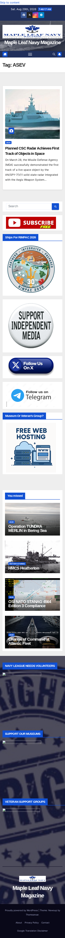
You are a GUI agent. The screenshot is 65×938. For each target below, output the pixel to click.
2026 (11, 522)
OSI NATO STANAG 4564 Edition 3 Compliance (29, 603)
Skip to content (10, 2)
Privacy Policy (32, 922)
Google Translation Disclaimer (32, 930)
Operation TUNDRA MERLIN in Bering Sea (27, 528)
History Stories (17, 564)
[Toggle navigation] (30, 54)
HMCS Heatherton (23, 568)
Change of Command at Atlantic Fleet (28, 641)
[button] (54, 54)
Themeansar (32, 914)
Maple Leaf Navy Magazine (32, 42)
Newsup (52, 910)
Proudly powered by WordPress (21, 910)
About (19, 922)
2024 (8, 143)
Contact (45, 922)
